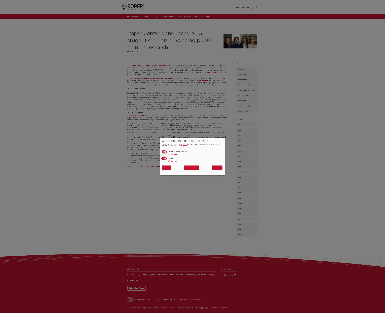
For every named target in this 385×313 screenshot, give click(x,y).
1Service (172, 161)
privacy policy (182, 145)
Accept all (217, 168)
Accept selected (191, 168)
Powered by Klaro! (216, 172)
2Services (173, 154)
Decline (166, 168)
